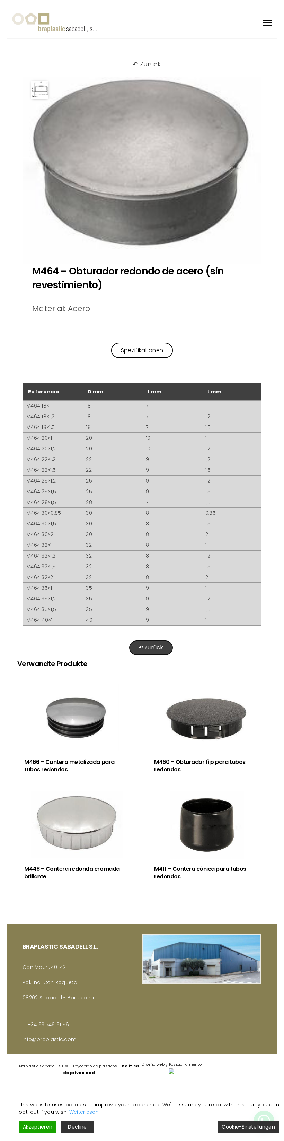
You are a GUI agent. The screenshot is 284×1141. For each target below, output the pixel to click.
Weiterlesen (84, 1112)
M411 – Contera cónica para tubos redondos (200, 872)
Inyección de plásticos (95, 1066)
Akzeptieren (37, 1126)
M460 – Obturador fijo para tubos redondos (200, 766)
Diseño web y (155, 1064)
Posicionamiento (185, 1064)
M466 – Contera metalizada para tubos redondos (69, 766)
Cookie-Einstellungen (248, 1126)
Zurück (147, 64)
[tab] (142, 350)
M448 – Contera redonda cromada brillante (72, 872)
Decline (77, 1126)
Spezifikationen (142, 350)
